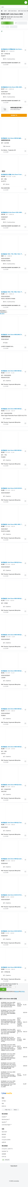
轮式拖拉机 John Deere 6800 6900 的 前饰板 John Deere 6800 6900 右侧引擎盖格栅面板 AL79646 (8, 1012)
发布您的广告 (14, 115)
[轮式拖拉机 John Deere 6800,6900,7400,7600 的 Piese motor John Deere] (14, 324)
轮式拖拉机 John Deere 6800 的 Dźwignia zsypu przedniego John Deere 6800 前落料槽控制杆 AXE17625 (8, 1031)
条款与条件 (4, 1131)
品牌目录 (4, 1142)
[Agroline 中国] (9, 2)
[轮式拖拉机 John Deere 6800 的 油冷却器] (14, 128)
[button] (26, 2)
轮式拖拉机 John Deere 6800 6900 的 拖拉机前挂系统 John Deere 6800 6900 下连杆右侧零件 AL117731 (8, 1022)
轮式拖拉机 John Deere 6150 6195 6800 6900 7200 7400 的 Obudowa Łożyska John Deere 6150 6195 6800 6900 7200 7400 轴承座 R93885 (8, 1065)
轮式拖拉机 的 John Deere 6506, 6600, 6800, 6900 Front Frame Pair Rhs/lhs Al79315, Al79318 (8, 1039)
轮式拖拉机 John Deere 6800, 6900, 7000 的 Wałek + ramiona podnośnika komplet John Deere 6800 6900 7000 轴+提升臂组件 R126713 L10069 (8, 1047)
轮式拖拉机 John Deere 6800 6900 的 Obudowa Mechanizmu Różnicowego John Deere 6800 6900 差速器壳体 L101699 (8, 1074)
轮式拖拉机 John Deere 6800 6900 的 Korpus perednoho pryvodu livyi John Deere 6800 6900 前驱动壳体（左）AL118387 (8, 1084)
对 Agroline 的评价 (6, 1139)
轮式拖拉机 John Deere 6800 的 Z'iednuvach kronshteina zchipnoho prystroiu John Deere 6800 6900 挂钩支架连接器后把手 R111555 (8, 1056)
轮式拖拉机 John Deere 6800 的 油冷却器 (12, 138)
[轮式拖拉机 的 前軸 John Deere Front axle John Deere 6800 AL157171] (14, 164)
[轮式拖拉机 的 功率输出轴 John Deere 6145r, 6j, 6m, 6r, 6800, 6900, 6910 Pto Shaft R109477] (14, 39)
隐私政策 (17, 991)
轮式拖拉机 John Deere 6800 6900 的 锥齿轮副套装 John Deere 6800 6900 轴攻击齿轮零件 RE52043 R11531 (8, 1004)
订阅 (3, 989)
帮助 (3, 1103)
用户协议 (22, 991)
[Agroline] (2, 11)
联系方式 (4, 1106)
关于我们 (4, 1100)
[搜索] (25, 7)
